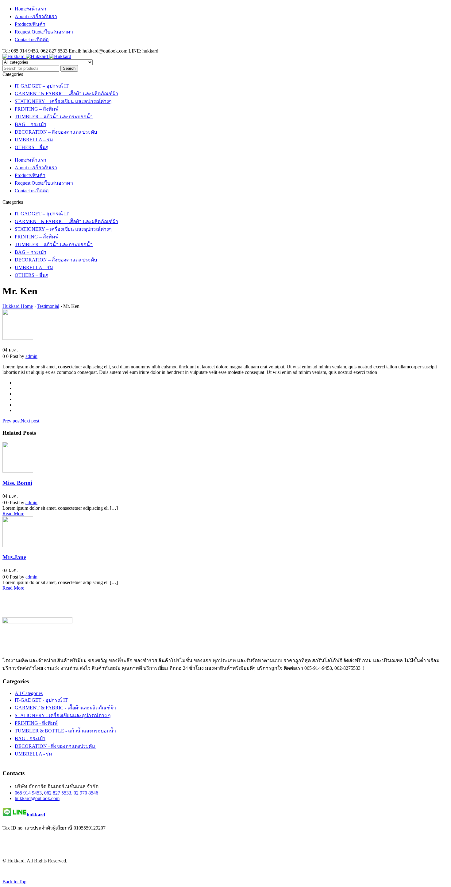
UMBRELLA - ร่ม (33, 753)
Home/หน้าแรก (30, 8)
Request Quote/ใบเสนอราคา (44, 31)
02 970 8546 (86, 792)
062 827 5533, (58, 792)
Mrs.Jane (14, 557)
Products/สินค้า (30, 24)
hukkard (36, 814)
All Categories (29, 693)
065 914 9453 (28, 792)
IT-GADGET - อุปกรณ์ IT (41, 700)
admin (31, 356)
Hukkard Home (17, 306)
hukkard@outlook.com (37, 798)
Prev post (11, 420)
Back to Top (14, 881)
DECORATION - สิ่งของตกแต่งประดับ (55, 746)
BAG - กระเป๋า (30, 738)
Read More (13, 513)
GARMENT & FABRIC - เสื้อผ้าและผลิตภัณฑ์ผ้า (65, 707)
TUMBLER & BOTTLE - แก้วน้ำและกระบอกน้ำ (65, 730)
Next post (30, 420)
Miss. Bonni (17, 483)
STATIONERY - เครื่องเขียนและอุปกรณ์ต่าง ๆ (63, 715)
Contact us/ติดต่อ (32, 39)
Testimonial (48, 306)
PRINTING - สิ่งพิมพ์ (36, 723)
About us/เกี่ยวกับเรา (36, 16)
